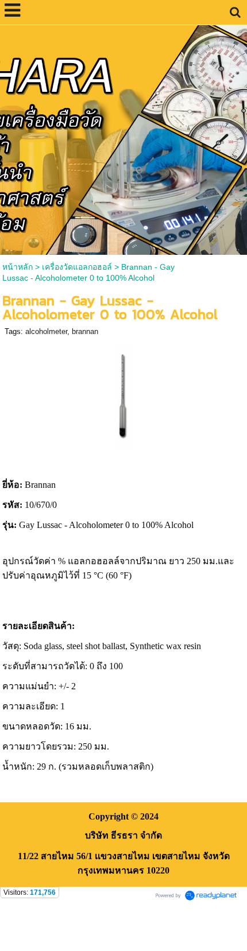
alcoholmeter (46, 331)
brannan (85, 331)
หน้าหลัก (17, 266)
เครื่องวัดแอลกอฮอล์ (77, 266)
